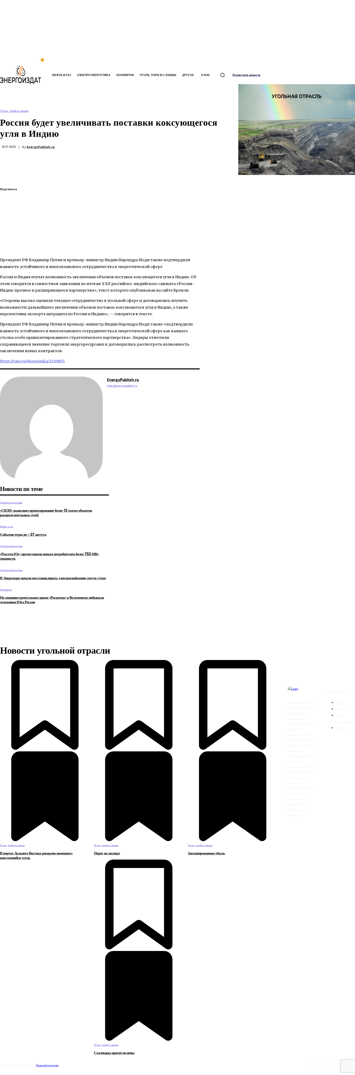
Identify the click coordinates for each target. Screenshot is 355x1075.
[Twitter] (7, 199)
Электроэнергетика (11, 502)
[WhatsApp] (7, 209)
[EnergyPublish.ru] (51, 428)
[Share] (322, 1064)
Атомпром (6, 589)
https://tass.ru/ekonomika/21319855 (32, 361)
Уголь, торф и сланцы (14, 111)
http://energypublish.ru (122, 385)
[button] (222, 75)
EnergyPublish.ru (41, 147)
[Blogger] (312, 1064)
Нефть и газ (6, 526)
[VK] (6, 238)
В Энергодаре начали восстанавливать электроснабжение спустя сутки (53, 578)
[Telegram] (6, 228)
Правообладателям (47, 1065)
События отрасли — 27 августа (23, 535)
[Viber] (7, 247)
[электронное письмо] (7, 218)
